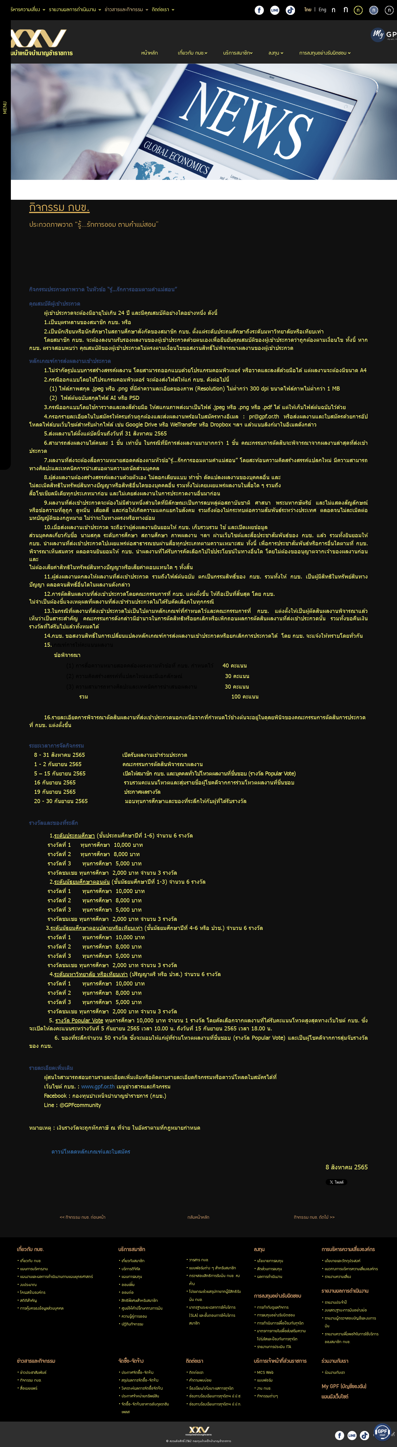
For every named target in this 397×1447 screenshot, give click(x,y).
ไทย (308, 10)
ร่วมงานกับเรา (335, 1362)
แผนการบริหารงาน (34, 1269)
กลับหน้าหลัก (198, 1218)
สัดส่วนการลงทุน (269, 1269)
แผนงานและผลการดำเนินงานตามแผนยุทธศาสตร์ (56, 1277)
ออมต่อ (128, 1293)
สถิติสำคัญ (28, 1301)
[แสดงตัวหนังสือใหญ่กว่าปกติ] (345, 10)
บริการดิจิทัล (131, 1269)
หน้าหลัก (150, 53)
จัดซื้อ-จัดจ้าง (131, 1362)
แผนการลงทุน (132, 1277)
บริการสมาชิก (131, 1250)
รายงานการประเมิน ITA (274, 1347)
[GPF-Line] (275, 10)
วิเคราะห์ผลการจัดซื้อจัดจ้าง (142, 1388)
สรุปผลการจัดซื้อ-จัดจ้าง (140, 1380)
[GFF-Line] (352, 1435)
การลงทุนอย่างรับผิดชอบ (277, 1296)
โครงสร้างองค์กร (32, 1293)
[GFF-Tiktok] (364, 1435)
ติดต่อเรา (194, 1362)
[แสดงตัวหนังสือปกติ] (334, 10)
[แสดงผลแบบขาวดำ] (389, 10)
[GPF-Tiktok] (290, 10)
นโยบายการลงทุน (270, 1261)
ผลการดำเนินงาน (269, 1277)
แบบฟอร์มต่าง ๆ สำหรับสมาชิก (212, 1268)
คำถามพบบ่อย (200, 1380)
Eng (322, 10)
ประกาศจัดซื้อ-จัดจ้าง (138, 1373)
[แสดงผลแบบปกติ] (374, 10)
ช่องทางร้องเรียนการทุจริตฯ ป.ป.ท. (215, 1404)
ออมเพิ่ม (128, 1285)
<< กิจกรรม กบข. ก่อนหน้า (82, 1218)
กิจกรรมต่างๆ (267, 1396)
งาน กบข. (264, 1388)
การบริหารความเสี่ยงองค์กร (348, 1250)
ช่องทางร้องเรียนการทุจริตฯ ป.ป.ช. (215, 1396)
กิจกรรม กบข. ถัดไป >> (314, 1218)
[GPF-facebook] (259, 10)
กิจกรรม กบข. (31, 1380)
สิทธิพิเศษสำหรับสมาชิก (140, 1301)
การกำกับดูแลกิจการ (272, 1307)
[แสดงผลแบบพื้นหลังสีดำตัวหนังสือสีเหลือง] (358, 10)
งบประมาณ (28, 1285)
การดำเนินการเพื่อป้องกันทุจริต (280, 1323)
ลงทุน (259, 1250)
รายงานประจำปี (336, 1303)
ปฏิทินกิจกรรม (132, 1324)
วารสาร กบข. (199, 1260)
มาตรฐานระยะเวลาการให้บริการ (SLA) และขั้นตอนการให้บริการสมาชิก (212, 1315)
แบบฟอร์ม (265, 1380)
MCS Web (265, 1373)
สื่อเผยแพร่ (28, 1388)
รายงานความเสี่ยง (338, 1277)
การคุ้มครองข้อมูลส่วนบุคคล (42, 1308)
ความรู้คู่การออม (134, 1316)
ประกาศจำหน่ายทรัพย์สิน (140, 1396)
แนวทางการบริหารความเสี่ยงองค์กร (351, 1269)
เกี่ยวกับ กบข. (30, 1250)
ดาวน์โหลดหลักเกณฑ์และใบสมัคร (91, 1151)
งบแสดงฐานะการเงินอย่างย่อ (346, 1310)
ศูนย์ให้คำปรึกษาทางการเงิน (142, 1308)
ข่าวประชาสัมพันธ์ (33, 1373)
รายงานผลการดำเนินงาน (345, 1291)
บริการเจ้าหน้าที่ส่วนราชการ (280, 1362)
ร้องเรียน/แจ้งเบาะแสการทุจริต (211, 1388)
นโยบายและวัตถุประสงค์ (342, 1261)
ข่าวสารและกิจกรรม (36, 1362)
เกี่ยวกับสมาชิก (133, 1261)
